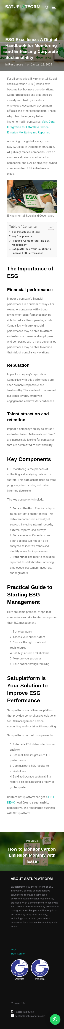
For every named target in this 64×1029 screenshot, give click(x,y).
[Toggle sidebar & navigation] (55, 7)
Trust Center (18, 953)
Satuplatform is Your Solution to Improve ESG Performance (31, 251)
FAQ (13, 949)
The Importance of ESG (26, 232)
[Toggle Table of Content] (49, 227)
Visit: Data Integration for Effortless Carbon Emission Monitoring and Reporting (31, 127)
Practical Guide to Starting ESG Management (31, 242)
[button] (55, 1019)
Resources (15, 64)
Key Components (22, 236)
